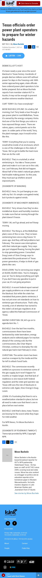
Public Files (26, 548)
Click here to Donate (29, 3)
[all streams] (39, 575)
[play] (3, 575)
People (6, 548)
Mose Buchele (18, 44)
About (6, 543)
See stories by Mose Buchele (27, 493)
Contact (25, 543)
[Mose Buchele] (7, 455)
